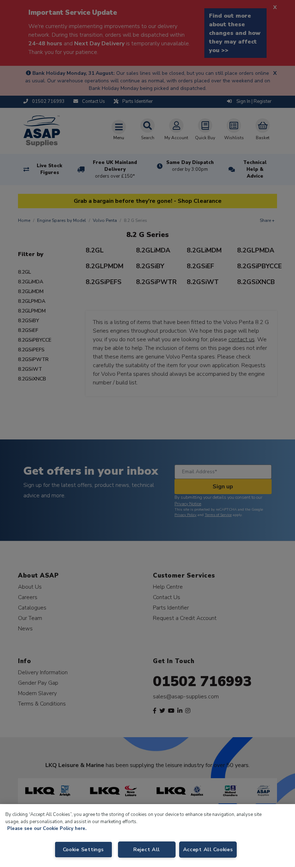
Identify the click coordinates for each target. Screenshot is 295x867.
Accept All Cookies (208, 849)
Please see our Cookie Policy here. (46, 828)
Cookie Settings (83, 849)
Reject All (146, 849)
